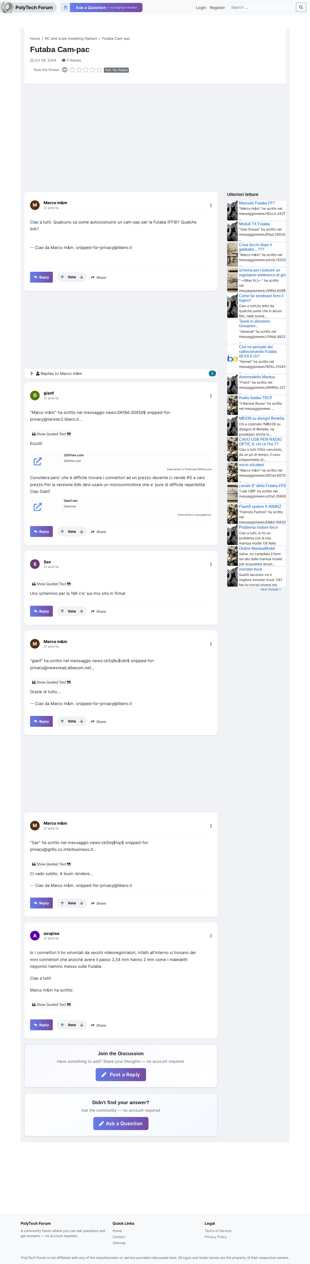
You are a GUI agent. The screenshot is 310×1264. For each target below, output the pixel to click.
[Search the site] (301, 7)
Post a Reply (124, 1075)
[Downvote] (81, 277)
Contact (119, 1237)
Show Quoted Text (51, 434)
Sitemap (119, 1243)
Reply (43, 277)
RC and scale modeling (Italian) (71, 38)
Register (217, 7)
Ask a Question (124, 1123)
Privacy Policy (216, 1237)
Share (100, 277)
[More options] (211, 205)
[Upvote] (62, 277)
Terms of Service (218, 1231)
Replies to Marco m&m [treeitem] (127, 373)
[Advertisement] (155, 125)
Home (35, 38)
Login (201, 7)
